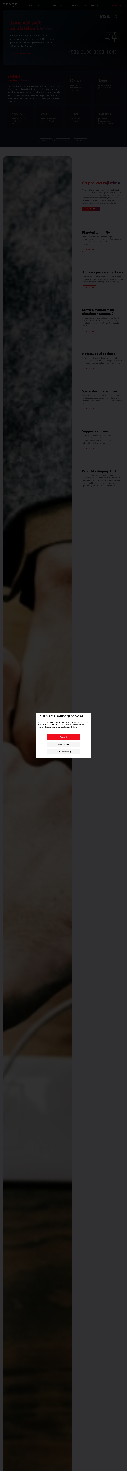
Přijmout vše (63, 737)
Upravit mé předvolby (63, 752)
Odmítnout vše (63, 744)
